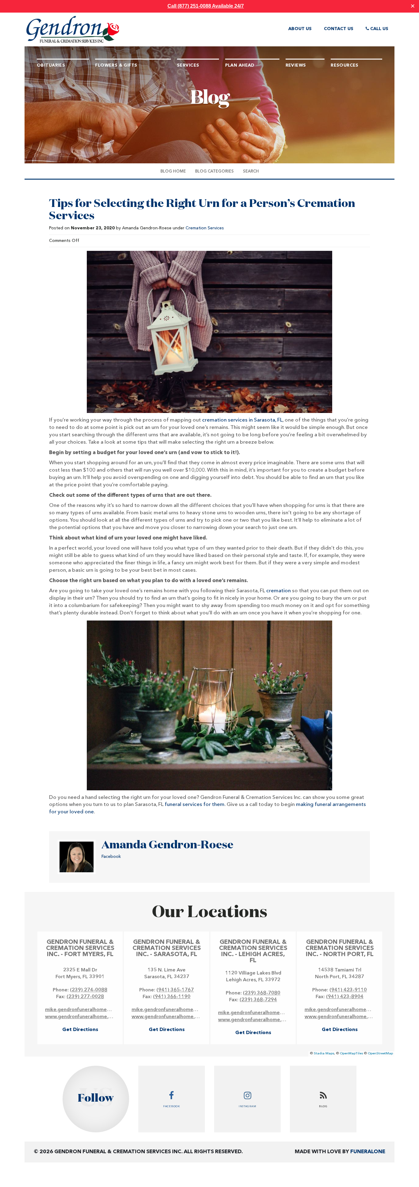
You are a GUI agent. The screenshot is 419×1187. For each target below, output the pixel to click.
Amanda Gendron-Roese (167, 845)
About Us (300, 29)
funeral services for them (195, 804)
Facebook (111, 856)
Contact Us (338, 29)
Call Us (378, 29)
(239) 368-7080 (261, 993)
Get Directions (80, 1029)
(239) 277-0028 (85, 996)
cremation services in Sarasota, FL (242, 420)
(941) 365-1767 (175, 990)
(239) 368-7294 (258, 1000)
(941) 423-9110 (348, 990)
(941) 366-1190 (171, 996)
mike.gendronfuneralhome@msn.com (88, 1009)
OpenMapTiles (351, 1053)
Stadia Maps (324, 1053)
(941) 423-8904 (344, 996)
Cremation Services (205, 228)
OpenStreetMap (380, 1053)
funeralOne (367, 1151)
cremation (278, 591)
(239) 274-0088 (88, 990)
